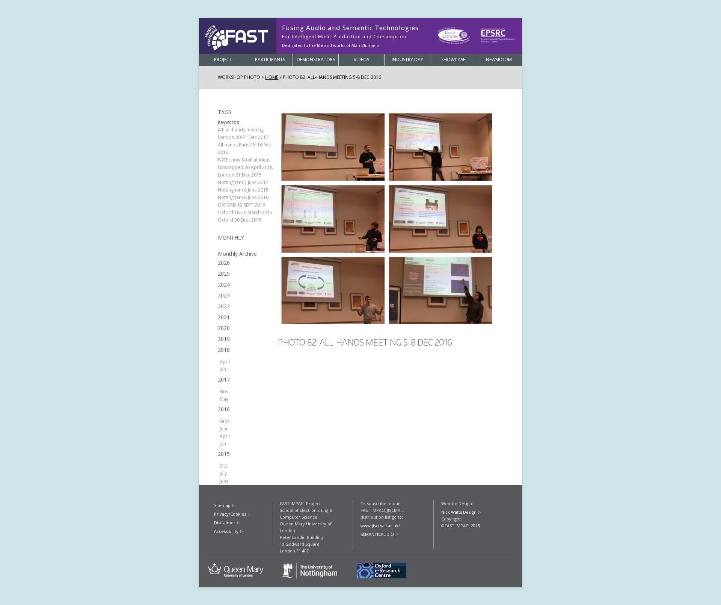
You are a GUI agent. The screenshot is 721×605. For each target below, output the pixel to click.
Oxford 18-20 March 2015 (245, 212)
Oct (223, 466)
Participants (270, 59)
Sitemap (222, 505)
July (223, 473)
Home (271, 77)
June (224, 428)
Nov (224, 391)
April (225, 362)
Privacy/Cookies (230, 514)
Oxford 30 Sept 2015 (240, 220)
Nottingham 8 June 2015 (243, 190)
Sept (224, 421)
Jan (223, 369)
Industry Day (407, 59)
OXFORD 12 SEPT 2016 (241, 205)
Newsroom (499, 59)
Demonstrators (316, 59)
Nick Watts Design (459, 512)
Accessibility (226, 531)
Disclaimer (224, 522)
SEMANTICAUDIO (377, 534)
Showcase (453, 59)
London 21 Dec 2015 (240, 175)
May (224, 399)
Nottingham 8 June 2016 (243, 197)
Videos (361, 59)
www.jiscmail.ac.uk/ (380, 525)
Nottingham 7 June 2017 (243, 182)
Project (223, 59)
